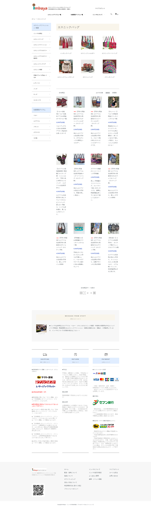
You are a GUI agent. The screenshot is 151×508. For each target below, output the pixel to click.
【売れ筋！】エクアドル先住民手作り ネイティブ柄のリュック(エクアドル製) (113, 242)
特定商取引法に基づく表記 (72, 486)
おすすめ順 (99, 93)
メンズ (35, 88)
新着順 (114, 93)
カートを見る (113, 472)
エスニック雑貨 (38, 69)
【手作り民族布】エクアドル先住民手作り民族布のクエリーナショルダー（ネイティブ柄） (96, 118)
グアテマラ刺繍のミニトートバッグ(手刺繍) (96, 171)
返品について (68, 476)
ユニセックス (37, 100)
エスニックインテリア (40, 64)
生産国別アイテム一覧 (77, 14)
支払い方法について (70, 482)
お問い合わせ (113, 476)
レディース (37, 83)
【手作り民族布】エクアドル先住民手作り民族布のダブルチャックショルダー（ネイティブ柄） (79, 118)
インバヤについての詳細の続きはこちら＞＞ (66, 330)
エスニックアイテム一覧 (54, 14)
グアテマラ (37, 132)
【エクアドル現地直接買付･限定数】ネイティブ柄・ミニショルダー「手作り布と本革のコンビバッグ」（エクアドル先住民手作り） (61, 178)
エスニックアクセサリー (40, 50)
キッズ (35, 94)
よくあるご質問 (94, 476)
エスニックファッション (40, 45)
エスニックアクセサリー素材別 (40, 57)
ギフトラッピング (70, 479)
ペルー (35, 115)
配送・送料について (70, 472)
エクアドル (37, 121)
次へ (94, 293)
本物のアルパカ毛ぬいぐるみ (40, 76)
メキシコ (36, 126)
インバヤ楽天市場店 (95, 472)
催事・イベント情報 (95, 479)
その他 (35, 138)
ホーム (33, 19)
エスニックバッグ (41, 19)
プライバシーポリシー (71, 489)
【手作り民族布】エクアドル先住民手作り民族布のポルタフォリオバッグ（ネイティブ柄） (113, 176)
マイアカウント (100, 8)
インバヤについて (97, 14)
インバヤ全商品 (38, 33)
